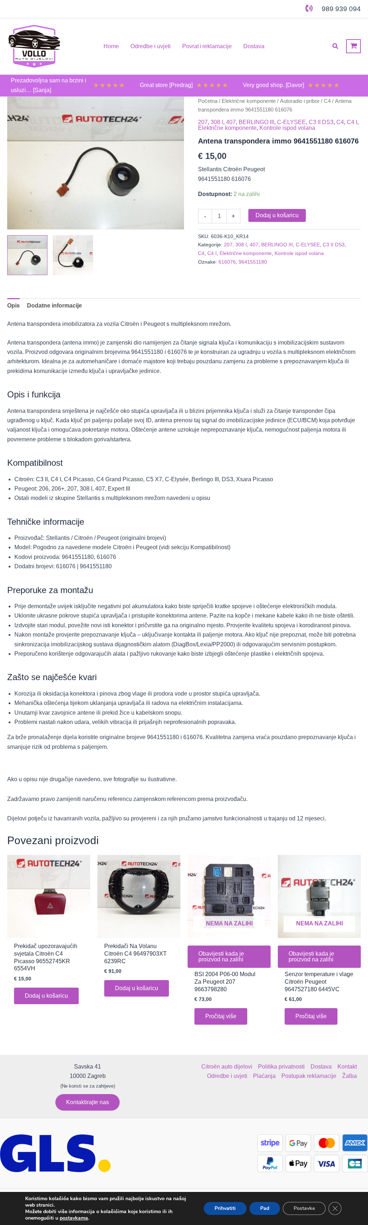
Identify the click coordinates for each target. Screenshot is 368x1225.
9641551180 (253, 262)
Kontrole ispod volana (287, 128)
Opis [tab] (13, 305)
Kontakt (347, 1067)
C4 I (352, 122)
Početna (207, 101)
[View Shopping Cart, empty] (353, 46)
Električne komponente (249, 101)
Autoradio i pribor (299, 101)
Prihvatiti (225, 1208)
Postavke (304, 1208)
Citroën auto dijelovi (226, 1067)
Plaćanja (264, 1076)
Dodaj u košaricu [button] (46, 996)
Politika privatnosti (281, 1067)
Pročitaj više (220, 1016)
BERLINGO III (256, 122)
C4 (327, 101)
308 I (217, 122)
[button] (335, 46)
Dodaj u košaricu (277, 215)
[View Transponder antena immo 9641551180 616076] (27, 255)
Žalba (349, 1076)
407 (231, 122)
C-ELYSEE (291, 122)
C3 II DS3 (321, 122)
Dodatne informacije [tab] (54, 305)
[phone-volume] (309, 8)
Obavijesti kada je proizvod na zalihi (221, 956)
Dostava (321, 1067)
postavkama (74, 1218)
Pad (264, 1208)
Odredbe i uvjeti (227, 1076)
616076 (227, 262)
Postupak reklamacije (308, 1076)
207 (203, 122)
